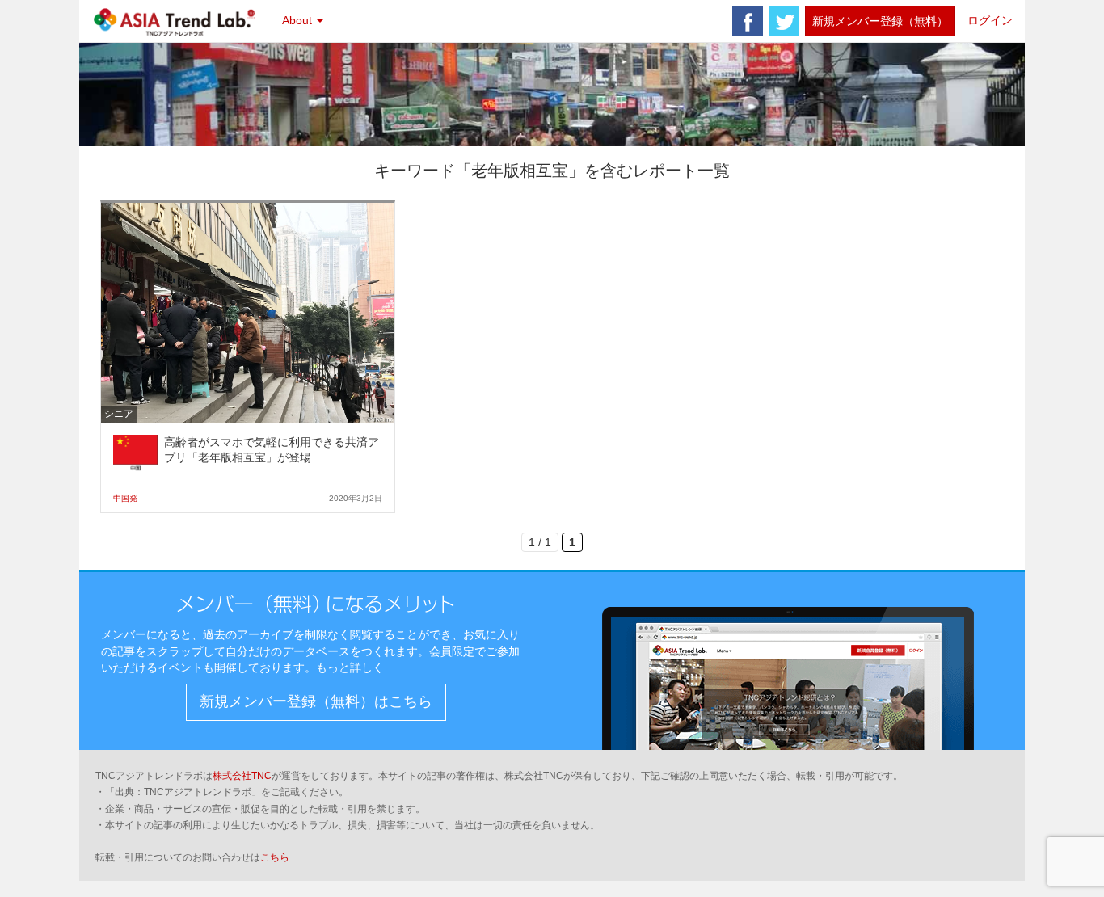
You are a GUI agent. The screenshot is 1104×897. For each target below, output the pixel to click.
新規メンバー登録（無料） (880, 21)
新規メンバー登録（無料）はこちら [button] (316, 701)
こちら (274, 857)
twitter (784, 21)
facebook (747, 21)
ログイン (990, 20)
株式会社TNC (242, 775)
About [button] (298, 20)
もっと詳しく (350, 667)
